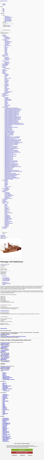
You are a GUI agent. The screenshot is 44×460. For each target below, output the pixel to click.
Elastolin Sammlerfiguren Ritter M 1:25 (11, 120)
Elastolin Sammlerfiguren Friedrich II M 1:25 (12, 111)
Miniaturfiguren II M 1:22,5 (9, 149)
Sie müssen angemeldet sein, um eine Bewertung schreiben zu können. (13, 336)
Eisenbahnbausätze (8, 100)
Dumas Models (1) (6, 420)
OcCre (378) (5, 435)
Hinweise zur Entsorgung (7, 388)
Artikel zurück (2, 236)
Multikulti (6, 184)
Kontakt (4, 372)
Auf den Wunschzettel (6, 279)
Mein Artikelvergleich (8, 17)
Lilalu (4, 404)
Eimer (6, 206)
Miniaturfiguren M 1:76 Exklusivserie (11, 161)
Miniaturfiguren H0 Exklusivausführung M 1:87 (13, 140)
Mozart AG (5, 408)
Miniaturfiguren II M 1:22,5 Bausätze (11, 150)
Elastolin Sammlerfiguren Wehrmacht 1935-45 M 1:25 (14, 123)
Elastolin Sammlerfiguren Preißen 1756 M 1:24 (13, 119)
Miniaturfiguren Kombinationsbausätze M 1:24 (13, 152)
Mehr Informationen (5, 346)
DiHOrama (7, 40)
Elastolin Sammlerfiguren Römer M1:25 (11, 121)
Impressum (30, 455)
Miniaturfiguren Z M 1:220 (9, 167)
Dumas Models (5, 55)
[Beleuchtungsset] (3, 358)
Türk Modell (5, 201)
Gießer (6, 213)
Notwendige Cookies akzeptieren (22, 452)
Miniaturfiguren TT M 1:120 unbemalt (11, 163)
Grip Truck (6, 214)
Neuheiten (4, 94)
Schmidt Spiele (5, 190)
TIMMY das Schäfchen (9, 223)
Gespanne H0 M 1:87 (8, 128)
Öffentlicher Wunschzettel (7, 377)
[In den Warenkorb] (0, 346)
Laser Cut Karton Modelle (9, 195)
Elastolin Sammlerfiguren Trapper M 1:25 (12, 122)
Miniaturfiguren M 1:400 (9, 157)
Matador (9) (5, 430)
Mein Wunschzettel (6, 376)
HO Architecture (7, 45)
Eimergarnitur (7, 207)
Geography (7, 54)
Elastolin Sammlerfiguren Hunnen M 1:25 (12, 113)
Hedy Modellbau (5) (6, 423)
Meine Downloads (6, 378)
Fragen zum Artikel (6, 280)
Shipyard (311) (5, 440)
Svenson (4, 200)
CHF (3, 10)
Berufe (6, 181)
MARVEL (6, 84)
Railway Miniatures (6, 188)
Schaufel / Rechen (8, 219)
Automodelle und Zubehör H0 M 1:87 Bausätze (13, 108)
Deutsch (4, 3)
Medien (4, 284)
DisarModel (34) (5, 418)
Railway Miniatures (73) (7, 438)
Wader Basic (7, 224)
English (4, 4)
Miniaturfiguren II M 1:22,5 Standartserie (12, 151)
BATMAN (6, 75)
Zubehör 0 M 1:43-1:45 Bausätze (10, 173)
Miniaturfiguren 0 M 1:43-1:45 (10, 138)
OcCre (4, 96)
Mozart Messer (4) (6, 432)
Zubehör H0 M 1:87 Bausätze (10, 176)
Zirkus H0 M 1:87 (8, 172)
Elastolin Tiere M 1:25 (8, 125)
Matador (4, 72)
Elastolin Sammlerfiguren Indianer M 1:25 (12, 114)
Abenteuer (6, 180)
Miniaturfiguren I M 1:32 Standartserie (11, 146)
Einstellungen (14, 455)
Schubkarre (7, 220)
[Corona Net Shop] (3, 0)
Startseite (4, 34)
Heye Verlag (5, 65)
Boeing (6, 76)
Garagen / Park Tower (8, 212)
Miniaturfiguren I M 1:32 (9, 145)
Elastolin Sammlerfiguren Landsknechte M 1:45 (13, 117)
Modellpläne (7, 197)
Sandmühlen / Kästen (8, 218)
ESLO (4, 60)
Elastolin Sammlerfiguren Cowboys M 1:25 (12, 110)
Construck (6, 205)
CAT (5, 77)
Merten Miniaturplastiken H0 (10, 131)
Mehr (4, 414)
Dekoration (7, 98)
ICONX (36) (5, 425)
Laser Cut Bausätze (8, 194)
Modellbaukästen (8, 37)
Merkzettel (4, 375)
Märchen (6, 183)
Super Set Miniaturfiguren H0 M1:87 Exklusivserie (13, 171)
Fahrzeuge (6, 208)
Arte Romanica (7, 42)
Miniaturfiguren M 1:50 (9, 158)
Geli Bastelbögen (5, 63)
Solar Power (7, 59)
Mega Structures (7, 58)
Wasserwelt (7, 226)
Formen (6, 210)
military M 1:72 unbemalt (9, 134)
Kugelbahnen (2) (6, 428)
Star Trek (6, 89)
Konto (4, 374)
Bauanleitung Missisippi (4, 334)
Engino (4, 56)
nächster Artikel (3, 238)
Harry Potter (7, 83)
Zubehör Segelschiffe (8, 198)
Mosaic (6, 48)
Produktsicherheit (3, 328)
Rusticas (6, 52)
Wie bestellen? (5, 387)
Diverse (6, 79)
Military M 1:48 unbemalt (9, 133)
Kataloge (4, 67)
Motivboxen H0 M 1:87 (9, 168)
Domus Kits (5, 39)
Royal (6, 185)
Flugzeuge (6, 103)
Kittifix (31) (5, 427)
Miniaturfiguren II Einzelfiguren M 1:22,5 (12, 148)
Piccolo (6, 49)
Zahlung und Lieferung (7, 385)
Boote (6, 204)
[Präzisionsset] (3, 350)
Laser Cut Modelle (8, 196)
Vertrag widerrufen (6, 390)
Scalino (4, 412)
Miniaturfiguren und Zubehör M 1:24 (11, 165)
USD (3, 11)
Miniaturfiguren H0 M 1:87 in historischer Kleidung (13, 142)
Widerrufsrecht (5, 386)
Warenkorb (5, 373)
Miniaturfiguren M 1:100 (9, 153)
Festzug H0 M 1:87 (8, 126)
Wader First (7, 225)
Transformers (7, 92)
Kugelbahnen (5, 70)
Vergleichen (5, 275)
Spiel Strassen (7, 222)
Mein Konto (7, 16)
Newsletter (4, 389)
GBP (3, 9)
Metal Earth (5, 73)
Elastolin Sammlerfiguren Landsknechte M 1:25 (13, 116)
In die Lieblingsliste (6, 277)
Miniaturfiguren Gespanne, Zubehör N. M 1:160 (13, 139)
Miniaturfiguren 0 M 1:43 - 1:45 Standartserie (12, 136)
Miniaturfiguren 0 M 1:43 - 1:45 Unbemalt (12, 137)
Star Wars (6, 90)
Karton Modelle (7, 193)
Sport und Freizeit (8, 186)
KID (5, 46)
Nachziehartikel (7, 216)
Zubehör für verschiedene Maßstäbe (11, 175)
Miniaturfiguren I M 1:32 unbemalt (11, 147)
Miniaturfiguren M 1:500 (9, 159)
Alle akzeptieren (22, 449)
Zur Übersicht (2, 235)
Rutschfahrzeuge (7, 217)
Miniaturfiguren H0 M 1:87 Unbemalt (11, 144)
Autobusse (6, 97)
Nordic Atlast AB (5, 95)
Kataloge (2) (5, 426)
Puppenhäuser (7, 38)
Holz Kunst (7, 36)
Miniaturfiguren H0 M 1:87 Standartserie (12, 143)
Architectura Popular (8, 41)
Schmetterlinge (7, 88)
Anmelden (2, 13)
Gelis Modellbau (5, 401)
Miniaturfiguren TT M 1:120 (9, 162)
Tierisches (6, 187)
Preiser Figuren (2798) (7, 436)
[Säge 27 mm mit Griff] (4, 354)
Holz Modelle (7, 192)
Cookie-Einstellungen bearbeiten (8, 379)
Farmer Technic (7, 209)
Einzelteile (6, 44)
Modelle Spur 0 (7, 62)
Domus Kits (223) (6, 419)
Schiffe (6, 87)
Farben (6, 101)
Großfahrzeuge (7, 215)
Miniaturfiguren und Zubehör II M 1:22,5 (12, 164)
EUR (1, 6)
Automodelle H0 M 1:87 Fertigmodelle (11, 107)
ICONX (4, 66)
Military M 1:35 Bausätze (9, 132)
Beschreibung (5, 282)
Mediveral (6, 47)
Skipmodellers (5, 199)
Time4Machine (7, 68)
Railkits (6, 50)
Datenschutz (5, 384)
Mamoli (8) (5, 429)
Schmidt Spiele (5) (6, 439)
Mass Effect (7, 85)
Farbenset (6, 102)
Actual (6, 53)
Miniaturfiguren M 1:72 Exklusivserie (11, 160)
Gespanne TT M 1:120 (9, 129)
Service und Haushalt (8, 221)
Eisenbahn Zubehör (8, 99)
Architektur (7, 74)
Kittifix (4, 69)
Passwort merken (7, 25)
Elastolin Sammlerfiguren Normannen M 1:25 (12, 118)
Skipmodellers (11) (6, 441)
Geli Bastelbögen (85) (6, 422)
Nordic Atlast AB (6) (6, 434)
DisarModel (5, 35)
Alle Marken (5, 394)
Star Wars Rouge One (8, 91)
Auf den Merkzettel (6, 278)
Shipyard (4, 191)
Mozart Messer (5, 93)
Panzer (6, 86)
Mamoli (4, 71)
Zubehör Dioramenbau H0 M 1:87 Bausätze (12, 174)
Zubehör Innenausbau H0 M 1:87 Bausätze (12, 178)
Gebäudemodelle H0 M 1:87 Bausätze (11, 127)
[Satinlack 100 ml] (3, 347)
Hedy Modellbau (5, 64)
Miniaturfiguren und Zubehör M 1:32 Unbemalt (13, 166)
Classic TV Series (8, 78)
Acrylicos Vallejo (6, 395)
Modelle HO (7, 61)
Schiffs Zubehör (7, 105)
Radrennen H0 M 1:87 (8, 169)
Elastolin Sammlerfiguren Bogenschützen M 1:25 (13, 109)
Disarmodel (5, 396)
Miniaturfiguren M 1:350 (9, 156)
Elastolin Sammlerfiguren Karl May (11, 115)
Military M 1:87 (7, 135)
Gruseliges (6, 182)
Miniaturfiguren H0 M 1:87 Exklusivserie (12, 141)
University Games (6, 202)
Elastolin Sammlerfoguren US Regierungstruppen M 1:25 (14, 124)
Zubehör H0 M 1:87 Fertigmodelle (10, 177)
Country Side (7, 43)
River (6, 51)
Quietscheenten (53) (6, 437)
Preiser (4, 411)
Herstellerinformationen (7, 283)
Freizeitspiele (7, 211)
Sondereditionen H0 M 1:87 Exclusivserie (12, 170)
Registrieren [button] (9, 26)
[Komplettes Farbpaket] (4, 343)
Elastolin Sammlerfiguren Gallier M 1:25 (12, 112)
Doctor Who (7, 80)
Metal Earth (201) (6, 431)
